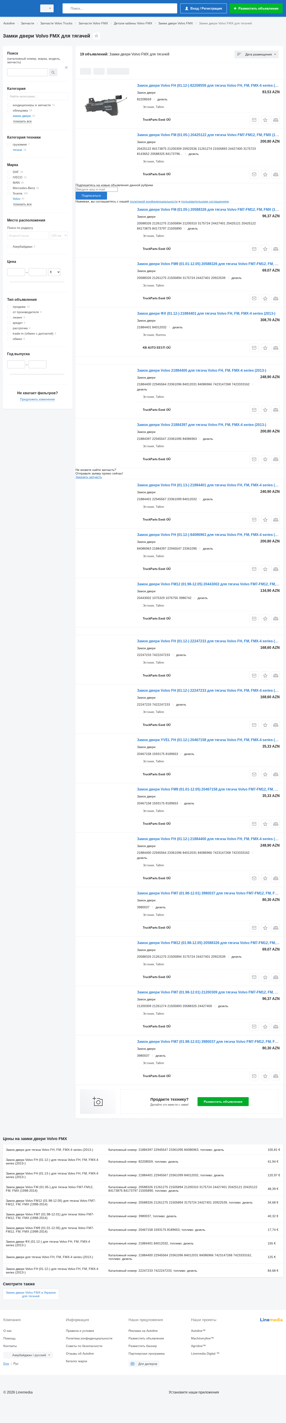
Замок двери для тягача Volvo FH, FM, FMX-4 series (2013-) (49, 1149)
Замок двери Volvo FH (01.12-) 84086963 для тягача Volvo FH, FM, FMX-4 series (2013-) (211, 535)
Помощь (9, 1338)
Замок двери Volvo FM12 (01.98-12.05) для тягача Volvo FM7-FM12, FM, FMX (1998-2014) (51, 1202)
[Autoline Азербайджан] (19, 8)
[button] (265, 120)
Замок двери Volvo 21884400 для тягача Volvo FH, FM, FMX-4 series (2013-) (201, 370)
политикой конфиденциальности (154, 201)
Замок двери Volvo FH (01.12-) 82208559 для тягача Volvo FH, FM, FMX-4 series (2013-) (211, 85)
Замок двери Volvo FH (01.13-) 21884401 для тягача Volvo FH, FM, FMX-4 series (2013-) (211, 485)
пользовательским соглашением (205, 201)
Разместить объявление (223, 1101)
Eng (6, 1363)
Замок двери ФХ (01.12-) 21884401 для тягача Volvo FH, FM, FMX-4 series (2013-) (206, 313)
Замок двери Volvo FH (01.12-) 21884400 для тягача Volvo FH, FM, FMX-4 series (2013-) (211, 839)
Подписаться (91, 195)
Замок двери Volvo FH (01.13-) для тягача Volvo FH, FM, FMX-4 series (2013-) (52, 1175)
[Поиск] (67, 8)
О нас (7, 1330)
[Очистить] (66, 67)
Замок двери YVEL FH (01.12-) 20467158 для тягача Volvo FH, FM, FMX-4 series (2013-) (211, 740)
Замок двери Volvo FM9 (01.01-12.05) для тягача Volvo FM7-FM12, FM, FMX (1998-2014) (50, 1229)
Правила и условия (80, 1330)
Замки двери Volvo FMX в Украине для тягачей (31, 1294)
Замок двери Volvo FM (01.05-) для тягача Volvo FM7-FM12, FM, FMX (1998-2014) (49, 1188)
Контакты (10, 1346)
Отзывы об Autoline (80, 1353)
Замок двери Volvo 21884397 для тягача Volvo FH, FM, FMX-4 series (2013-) (201, 425)
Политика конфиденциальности (89, 1338)
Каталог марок (76, 1361)
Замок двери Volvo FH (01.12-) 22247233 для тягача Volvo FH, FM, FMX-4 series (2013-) (211, 641)
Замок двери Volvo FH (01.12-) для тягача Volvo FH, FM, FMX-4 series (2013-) (52, 1161)
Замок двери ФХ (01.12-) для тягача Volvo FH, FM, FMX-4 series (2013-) (48, 1243)
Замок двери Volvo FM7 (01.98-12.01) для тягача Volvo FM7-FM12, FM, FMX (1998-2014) (50, 1216)
